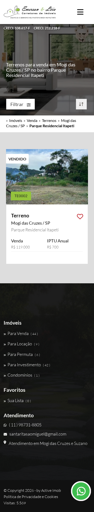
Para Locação (23, 343)
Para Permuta (23, 354)
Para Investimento (28, 364)
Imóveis (15, 120)
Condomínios (23, 375)
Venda (32, 120)
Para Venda (22, 333)
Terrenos (49, 120)
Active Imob (51, 490)
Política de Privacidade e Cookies (31, 496)
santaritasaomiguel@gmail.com (37, 433)
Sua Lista (19, 400)
